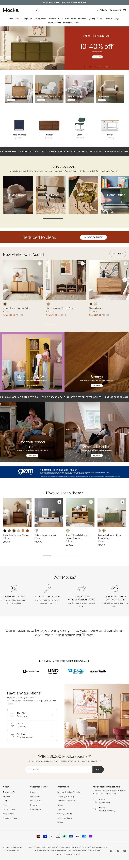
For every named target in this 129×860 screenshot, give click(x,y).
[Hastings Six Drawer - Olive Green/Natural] (112, 512)
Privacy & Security (72, 854)
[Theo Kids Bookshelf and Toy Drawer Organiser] (80, 512)
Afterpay (61, 809)
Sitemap (6, 805)
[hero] (64, 48)
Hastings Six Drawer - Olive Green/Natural (109, 536)
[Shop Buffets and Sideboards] (49, 127)
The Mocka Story (10, 792)
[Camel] (23, 531)
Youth (73, 19)
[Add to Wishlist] (40, 263)
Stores (78, 23)
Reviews (6, 796)
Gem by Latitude (64, 814)
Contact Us (35, 792)
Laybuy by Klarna (64, 818)
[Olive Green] (104, 531)
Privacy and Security (66, 801)
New (11, 19)
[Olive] (9, 531)
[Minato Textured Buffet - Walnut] (23, 280)
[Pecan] (48, 304)
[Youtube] (124, 851)
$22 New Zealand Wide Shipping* (64, 2)
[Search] (38, 10)
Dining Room (40, 19)
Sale (17, 19)
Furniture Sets (54, 23)
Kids (67, 19)
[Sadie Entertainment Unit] (49, 512)
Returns (33, 805)
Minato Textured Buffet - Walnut (17, 308)
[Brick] (27, 531)
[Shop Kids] (80, 89)
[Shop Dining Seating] (80, 127)
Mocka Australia (10, 818)
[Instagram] (111, 851)
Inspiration (68, 23)
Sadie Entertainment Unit (46, 535)
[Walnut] (5, 304)
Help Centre (35, 809)
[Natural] (95, 304)
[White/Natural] (36, 531)
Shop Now (118, 254)
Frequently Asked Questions (69, 792)
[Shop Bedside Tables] (19, 127)
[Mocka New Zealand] (11, 10)
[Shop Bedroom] (19, 89)
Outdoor (82, 19)
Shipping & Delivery (65, 796)
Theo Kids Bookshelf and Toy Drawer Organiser (78, 536)
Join (98, 769)
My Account (35, 796)
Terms (60, 805)
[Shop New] (110, 89)
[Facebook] (118, 851)
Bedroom (52, 19)
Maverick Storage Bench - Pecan (60, 308)
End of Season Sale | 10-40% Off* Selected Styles (45, 151)
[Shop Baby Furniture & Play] (49, 89)
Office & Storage (112, 19)
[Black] (5, 531)
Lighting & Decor (95, 19)
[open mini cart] (124, 10)
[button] (124, 279)
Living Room (27, 19)
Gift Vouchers (9, 809)
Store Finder (8, 814)
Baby (60, 19)
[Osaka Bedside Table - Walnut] (17, 512)
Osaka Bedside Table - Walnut (16, 535)
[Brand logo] (31, 671)
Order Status (35, 801)
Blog (5, 801)
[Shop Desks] (110, 127)
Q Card (60, 822)
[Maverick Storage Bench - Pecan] (66, 280)
